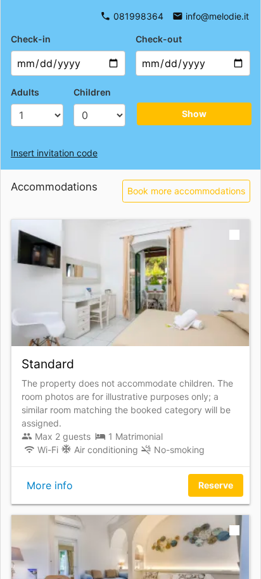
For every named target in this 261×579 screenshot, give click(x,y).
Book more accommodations (186, 190)
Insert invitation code (54, 152)
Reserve (215, 485)
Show (194, 113)
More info (50, 485)
